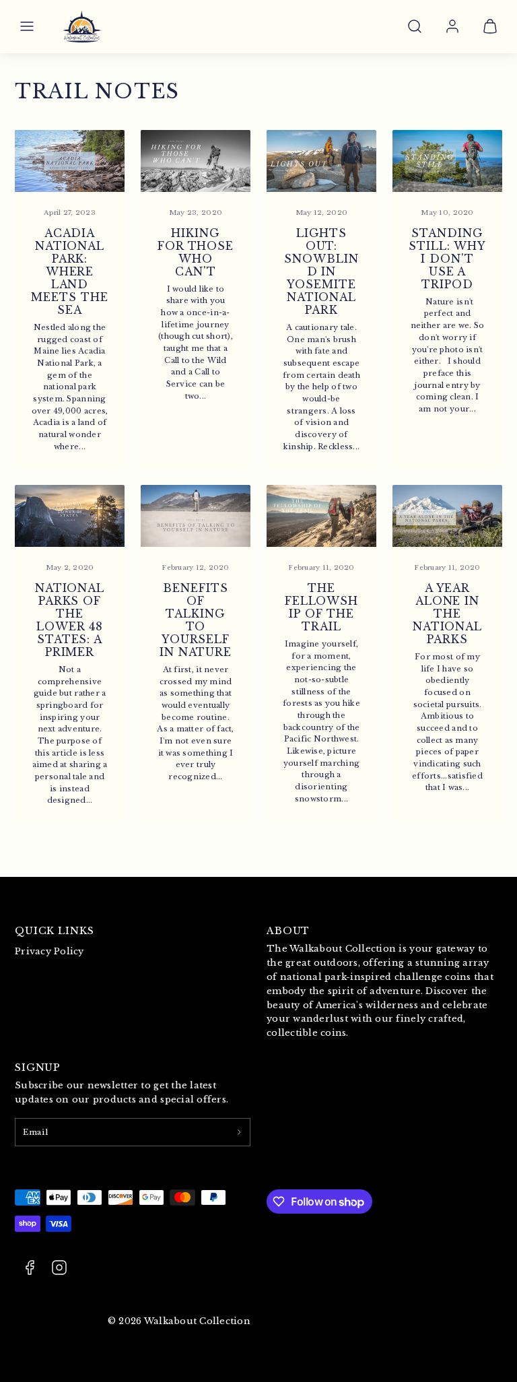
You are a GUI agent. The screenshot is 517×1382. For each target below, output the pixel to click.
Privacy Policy (49, 951)
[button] (27, 26)
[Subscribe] (239, 1132)
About (288, 931)
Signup (38, 1067)
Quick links (54, 931)
